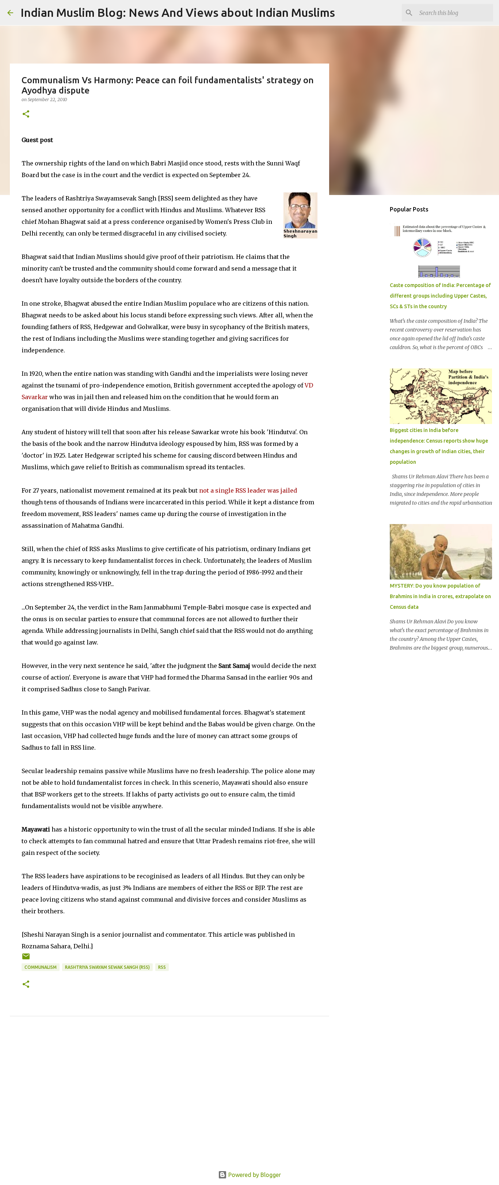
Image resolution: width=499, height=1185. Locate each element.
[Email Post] (26, 959)
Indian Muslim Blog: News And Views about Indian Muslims (177, 12)
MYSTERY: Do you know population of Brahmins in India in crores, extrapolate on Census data (440, 596)
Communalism (40, 967)
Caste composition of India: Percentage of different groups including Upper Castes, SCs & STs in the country (440, 295)
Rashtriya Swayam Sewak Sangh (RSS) (107, 967)
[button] (26, 114)
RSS (162, 967)
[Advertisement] (169, 1102)
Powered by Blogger (254, 1174)
